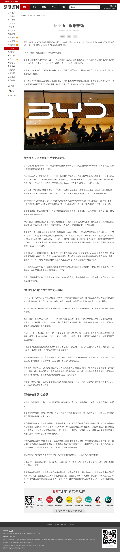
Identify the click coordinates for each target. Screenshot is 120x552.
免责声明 (12, 536)
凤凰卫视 (23, 533)
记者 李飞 (68, 30)
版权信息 (5, 536)
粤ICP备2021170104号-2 (37, 545)
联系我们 (71, 524)
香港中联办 (30, 533)
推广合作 (63, 524)
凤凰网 (17, 533)
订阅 (63, 7)
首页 (25, 7)
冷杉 (44, 7)
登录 (111, 6)
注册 (114, 6)
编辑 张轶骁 (76, 30)
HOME (23, 15)
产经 (54, 7)
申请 (10, 531)
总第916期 (31, 15)
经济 (38, 15)
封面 (34, 7)
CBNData (37, 533)
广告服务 (56, 524)
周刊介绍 (49, 524)
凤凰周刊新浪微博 (8, 533)
